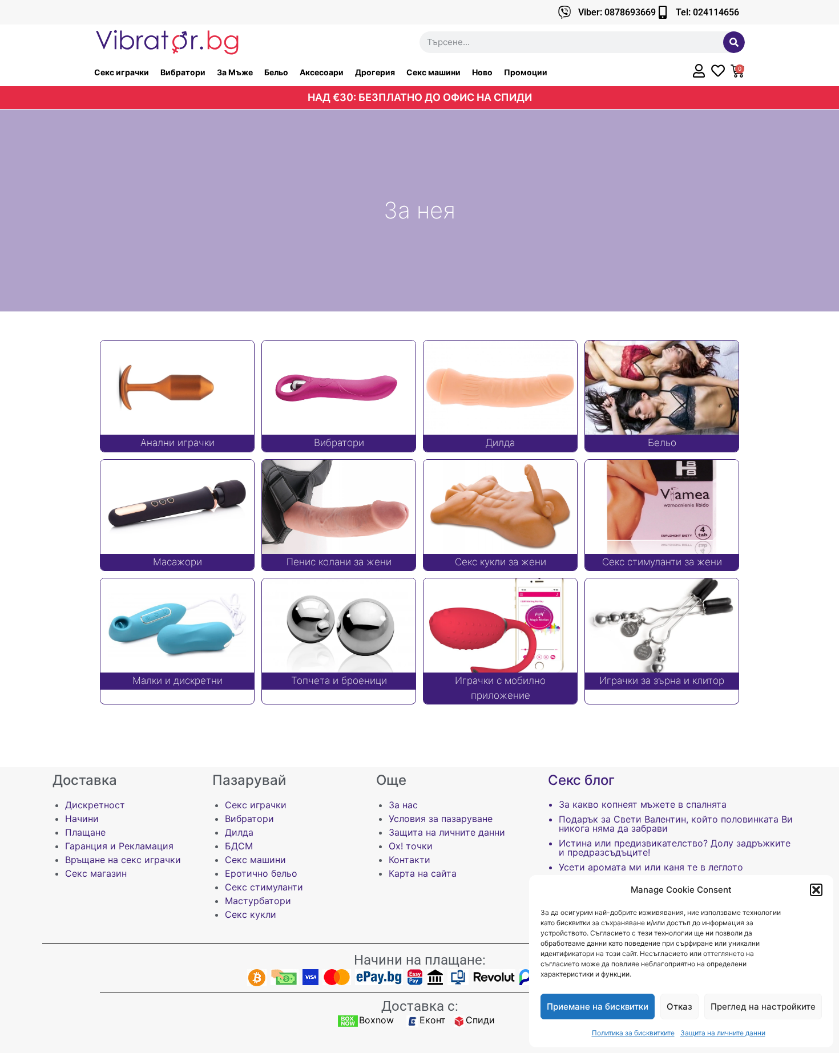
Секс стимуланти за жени (662, 562)
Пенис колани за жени (339, 562)
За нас (403, 805)
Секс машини (433, 72)
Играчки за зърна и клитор (661, 680)
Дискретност (95, 805)
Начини (82, 818)
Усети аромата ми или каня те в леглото (651, 867)
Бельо (276, 72)
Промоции (525, 72)
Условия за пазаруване (441, 818)
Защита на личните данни (722, 1032)
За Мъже (235, 72)
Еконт (433, 1020)
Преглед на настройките (763, 1006)
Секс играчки (121, 72)
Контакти (409, 859)
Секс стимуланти (264, 887)
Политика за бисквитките (633, 1032)
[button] (816, 890)
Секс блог (581, 780)
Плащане (85, 832)
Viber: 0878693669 (617, 12)
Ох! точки (411, 846)
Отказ (679, 1006)
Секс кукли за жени (500, 562)
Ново (482, 72)
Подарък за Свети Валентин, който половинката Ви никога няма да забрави (676, 824)
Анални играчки (177, 442)
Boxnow (376, 1020)
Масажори (177, 562)
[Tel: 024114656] (662, 12)
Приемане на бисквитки (597, 1006)
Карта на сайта (423, 873)
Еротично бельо (261, 873)
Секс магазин (96, 873)
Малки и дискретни (177, 680)
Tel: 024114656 (707, 12)
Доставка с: (419, 1006)
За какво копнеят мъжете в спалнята (643, 804)
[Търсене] (734, 42)
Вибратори (182, 72)
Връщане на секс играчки (123, 859)
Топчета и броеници (339, 680)
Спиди (480, 1020)
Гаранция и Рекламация (119, 846)
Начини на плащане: (420, 960)
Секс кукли (250, 914)
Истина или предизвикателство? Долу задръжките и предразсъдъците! (674, 848)
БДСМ (239, 846)
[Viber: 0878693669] (564, 12)
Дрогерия (375, 72)
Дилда (500, 442)
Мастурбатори (258, 900)
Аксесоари (322, 72)
